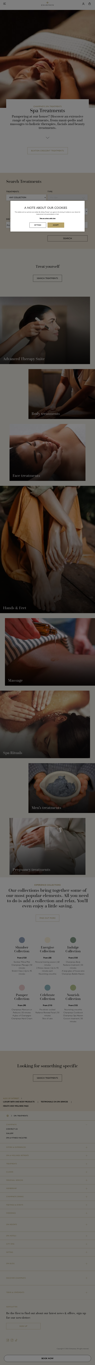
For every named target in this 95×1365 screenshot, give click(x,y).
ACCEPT (56, 225)
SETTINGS (37, 225)
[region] (47, 216)
